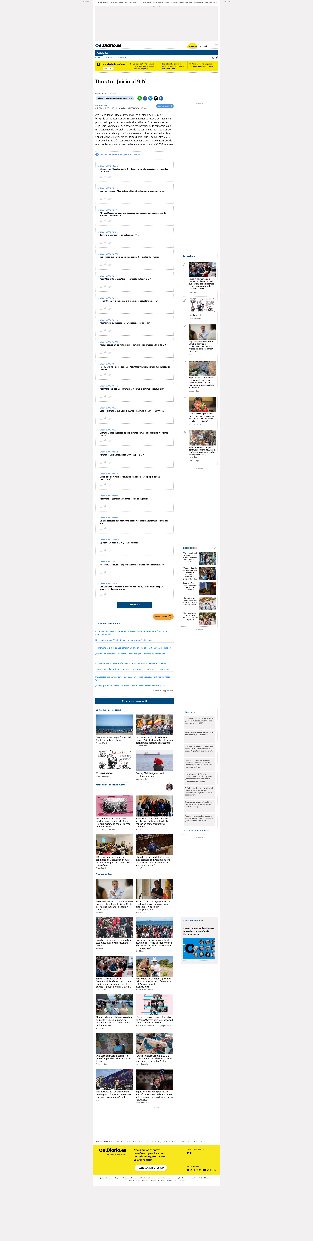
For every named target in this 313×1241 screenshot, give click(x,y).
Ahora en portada (104, 874)
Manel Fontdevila (102, 776)
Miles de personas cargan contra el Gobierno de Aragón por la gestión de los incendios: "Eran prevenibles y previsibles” (202, 452)
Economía (122, 57)
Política (98, 57)
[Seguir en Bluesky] (188, 1170)
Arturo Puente (101, 105)
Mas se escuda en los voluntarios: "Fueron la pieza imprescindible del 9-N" (133, 345)
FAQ (200, 1178)
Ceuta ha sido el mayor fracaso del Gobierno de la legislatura (113, 738)
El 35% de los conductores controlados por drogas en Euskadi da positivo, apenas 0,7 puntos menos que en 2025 (199, 748)
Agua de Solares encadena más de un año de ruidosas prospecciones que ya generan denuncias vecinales (199, 818)
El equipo (117, 1178)
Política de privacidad (189, 1178)
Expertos (206, 1142)
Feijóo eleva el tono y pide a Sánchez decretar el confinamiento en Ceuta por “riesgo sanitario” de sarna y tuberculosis (114, 905)
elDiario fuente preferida (139, 1142)
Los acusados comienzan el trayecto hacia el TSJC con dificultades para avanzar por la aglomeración (131, 588)
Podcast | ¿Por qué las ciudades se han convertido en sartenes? (190, 586)
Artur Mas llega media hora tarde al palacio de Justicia (124, 499)
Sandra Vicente (141, 746)
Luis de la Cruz (194, 391)
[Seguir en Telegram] (197, 1170)
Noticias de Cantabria (187, 1142)
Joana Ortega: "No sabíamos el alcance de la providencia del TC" (129, 301)
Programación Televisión (164, 1142)
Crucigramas (112, 1142)
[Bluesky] (150, 98)
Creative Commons (163, 1178)
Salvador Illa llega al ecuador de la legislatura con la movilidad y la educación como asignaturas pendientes (153, 822)
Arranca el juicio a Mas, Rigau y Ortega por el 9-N (122, 455)
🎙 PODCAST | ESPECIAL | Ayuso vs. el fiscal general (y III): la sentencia (199, 733)
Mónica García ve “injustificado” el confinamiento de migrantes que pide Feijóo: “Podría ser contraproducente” (153, 905)
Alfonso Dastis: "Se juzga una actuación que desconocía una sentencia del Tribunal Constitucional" (133, 214)
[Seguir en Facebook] (194, 1170)
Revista (153, 1181)
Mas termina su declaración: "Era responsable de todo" (125, 323)
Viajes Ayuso (136, 2)
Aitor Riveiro (100, 829)
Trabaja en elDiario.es (130, 1178)
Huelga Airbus (208, 2)
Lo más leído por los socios (108, 710)
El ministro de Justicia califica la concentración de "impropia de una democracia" (130, 478)
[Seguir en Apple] (191, 1153)
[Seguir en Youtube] (204, 1170)
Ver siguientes (134, 605)
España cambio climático (117, 2)
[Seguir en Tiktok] (208, 1170)
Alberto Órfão (141, 912)
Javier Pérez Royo (142, 779)
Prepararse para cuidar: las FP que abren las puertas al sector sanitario (190, 601)
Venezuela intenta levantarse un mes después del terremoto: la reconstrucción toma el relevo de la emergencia (190, 573)
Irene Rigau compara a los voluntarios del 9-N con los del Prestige (129, 257)
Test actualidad (176, 1142)
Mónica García (128, 2)
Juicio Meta (181, 2)
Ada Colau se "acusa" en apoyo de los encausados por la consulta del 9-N (133, 565)
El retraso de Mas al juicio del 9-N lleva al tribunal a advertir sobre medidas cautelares (134, 170)
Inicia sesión (204, 46)
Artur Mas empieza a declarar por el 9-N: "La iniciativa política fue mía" (132, 389)
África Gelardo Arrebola (144, 990)
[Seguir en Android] (188, 1153)
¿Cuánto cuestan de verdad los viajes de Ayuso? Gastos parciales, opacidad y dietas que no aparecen (154, 1020)
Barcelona (109, 57)
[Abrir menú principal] (216, 45)
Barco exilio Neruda (198, 2)
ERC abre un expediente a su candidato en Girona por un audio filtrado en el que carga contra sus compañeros (113, 861)
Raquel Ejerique (160, 1026)
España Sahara (217, 2)
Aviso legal (176, 1178)
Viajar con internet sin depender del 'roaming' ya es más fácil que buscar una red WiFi (190, 557)
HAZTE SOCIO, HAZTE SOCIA (151, 1168)
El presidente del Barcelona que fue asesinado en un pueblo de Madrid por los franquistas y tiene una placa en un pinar (201, 382)
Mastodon (182, 1181)
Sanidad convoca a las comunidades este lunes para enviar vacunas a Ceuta (114, 943)
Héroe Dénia (188, 2)
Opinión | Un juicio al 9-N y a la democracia (119, 543)
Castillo (129, 1142)
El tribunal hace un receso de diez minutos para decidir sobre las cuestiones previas (134, 434)
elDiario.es (100, 912)
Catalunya (103, 52)
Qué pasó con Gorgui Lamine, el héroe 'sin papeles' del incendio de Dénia (113, 1058)
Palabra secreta (198, 1142)
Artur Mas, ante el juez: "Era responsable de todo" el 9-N (125, 279)
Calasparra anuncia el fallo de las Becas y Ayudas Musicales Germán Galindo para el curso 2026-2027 (199, 720)
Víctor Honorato (142, 1064)
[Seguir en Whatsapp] (211, 1170)
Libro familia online (152, 1142)
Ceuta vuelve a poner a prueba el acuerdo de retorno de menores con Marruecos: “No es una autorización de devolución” (154, 944)
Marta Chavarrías (195, 424)
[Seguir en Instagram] (200, 1170)
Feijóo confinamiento (157, 2)
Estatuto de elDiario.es (193, 920)
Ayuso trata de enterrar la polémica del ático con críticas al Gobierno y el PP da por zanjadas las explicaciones (153, 982)
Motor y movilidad (215, 1142)
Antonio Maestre (102, 743)
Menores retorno (146, 2)
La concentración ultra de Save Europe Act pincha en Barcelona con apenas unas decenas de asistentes (154, 740)
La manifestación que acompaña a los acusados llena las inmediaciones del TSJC (134, 522)
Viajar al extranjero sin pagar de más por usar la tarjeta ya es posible (190, 616)
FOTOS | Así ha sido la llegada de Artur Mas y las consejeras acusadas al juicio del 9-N (135, 368)
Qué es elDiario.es (106, 1178)
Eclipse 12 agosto (121, 1142)
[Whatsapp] (139, 98)
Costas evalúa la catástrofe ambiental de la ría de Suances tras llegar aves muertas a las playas (198, 804)
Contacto (145, 1181)
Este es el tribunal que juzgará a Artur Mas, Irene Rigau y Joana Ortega (132, 411)
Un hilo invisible (104, 773)
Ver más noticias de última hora (197, 831)
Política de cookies (134, 1181)
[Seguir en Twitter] (191, 1170)
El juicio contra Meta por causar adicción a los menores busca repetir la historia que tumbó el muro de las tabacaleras (154, 1095)
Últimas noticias (190, 712)
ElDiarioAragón (194, 461)
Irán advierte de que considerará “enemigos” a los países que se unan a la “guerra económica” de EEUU (114, 1094)
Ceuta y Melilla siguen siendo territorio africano (150, 774)
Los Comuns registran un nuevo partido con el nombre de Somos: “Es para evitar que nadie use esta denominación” (113, 822)
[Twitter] (213, 57)
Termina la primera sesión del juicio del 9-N (119, 235)
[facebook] (105, 177)
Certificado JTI (171, 1181)
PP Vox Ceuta (168, 2)
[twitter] (101, 177)
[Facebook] (217, 57)
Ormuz (175, 2)
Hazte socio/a (192, 46)
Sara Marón (140, 951)
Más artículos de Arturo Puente (110, 785)
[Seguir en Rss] (215, 1170)
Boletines (161, 1181)
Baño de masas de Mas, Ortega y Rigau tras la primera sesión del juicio (132, 191)
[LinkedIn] (161, 98)
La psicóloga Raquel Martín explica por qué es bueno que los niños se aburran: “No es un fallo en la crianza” (201, 417)
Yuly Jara (170, 1026)
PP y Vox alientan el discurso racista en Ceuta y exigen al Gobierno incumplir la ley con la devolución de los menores (114, 1021)
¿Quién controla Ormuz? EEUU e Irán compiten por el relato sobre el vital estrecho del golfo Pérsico (154, 1058)
